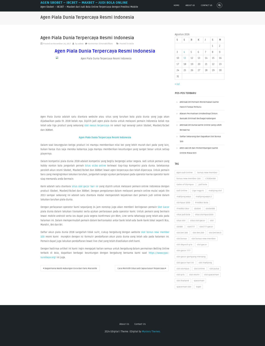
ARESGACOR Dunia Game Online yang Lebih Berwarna (201, 127)
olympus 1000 (183, 202)
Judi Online (182, 190)
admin (81, 43)
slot (212, 220)
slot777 (191, 226)
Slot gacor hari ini (185, 262)
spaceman (199, 280)
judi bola (202, 184)
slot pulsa (214, 268)
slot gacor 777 (183, 250)
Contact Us (206, 5)
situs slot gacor (197, 220)
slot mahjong (205, 262)
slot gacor (202, 244)
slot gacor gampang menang (191, 256)
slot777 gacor (206, 226)
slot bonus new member (204, 238)
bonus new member (207, 172)
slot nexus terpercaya (96, 125)
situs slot (181, 220)
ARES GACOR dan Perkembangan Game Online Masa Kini (199, 150)
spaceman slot (184, 286)
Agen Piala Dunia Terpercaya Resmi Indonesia (105, 137)
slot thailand (183, 280)
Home (176, 5)
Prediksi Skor (183, 208)
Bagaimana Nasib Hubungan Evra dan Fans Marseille (70, 268)
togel (198, 286)
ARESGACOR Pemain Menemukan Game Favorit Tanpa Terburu (199, 104)
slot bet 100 (182, 232)
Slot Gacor (163, 207)
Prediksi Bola (201, 202)
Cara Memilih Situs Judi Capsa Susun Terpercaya (141, 268)
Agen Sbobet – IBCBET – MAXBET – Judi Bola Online (84, 3)
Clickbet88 (210, 178)
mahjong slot (215, 190)
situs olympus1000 (204, 214)
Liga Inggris (198, 190)
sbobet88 (210, 208)
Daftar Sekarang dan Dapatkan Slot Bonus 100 (200, 139)
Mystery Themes (151, 331)
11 (185, 58)
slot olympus (183, 268)
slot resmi (194, 274)
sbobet (197, 208)
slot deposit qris (184, 244)
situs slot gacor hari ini (85, 186)
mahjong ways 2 (204, 196)
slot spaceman (211, 274)
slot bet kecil (215, 232)
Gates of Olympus (185, 184)
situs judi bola (183, 214)
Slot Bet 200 (198, 232)
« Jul (177, 84)
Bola (131, 43)
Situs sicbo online (95, 165)
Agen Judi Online (185, 172)
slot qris (180, 274)
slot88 (180, 226)
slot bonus (182, 238)
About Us (190, 5)
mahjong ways (184, 196)
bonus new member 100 (189, 178)
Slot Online (199, 268)
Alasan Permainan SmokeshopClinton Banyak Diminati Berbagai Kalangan (198, 116)
